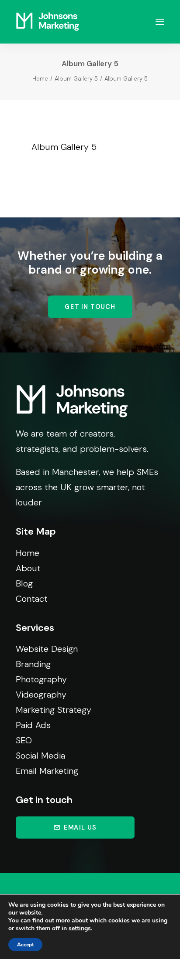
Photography (41, 679)
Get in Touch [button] (90, 306)
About (28, 568)
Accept (25, 944)
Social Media (40, 755)
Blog (24, 583)
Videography (41, 694)
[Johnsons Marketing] (48, 21)
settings (80, 928)
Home (40, 78)
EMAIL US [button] (80, 827)
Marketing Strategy (53, 709)
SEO (24, 740)
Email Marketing (47, 770)
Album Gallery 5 (76, 78)
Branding (33, 664)
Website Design (47, 648)
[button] (160, 21)
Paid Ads (33, 725)
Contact (32, 598)
